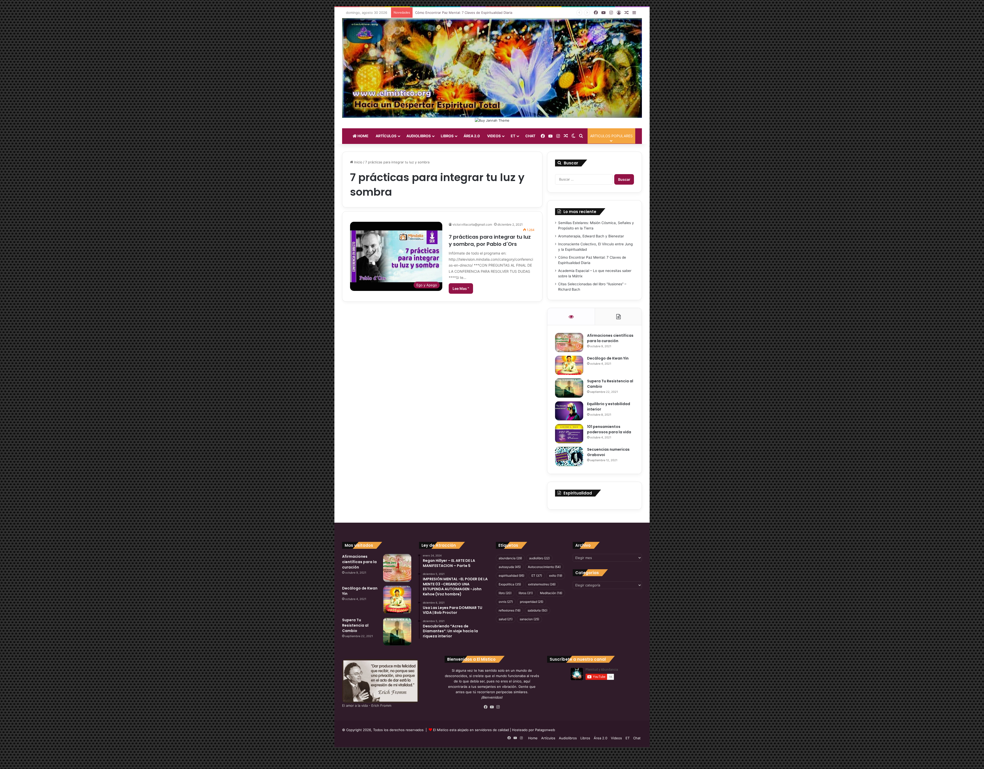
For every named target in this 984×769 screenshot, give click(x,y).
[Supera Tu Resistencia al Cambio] (569, 388)
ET (513, 136)
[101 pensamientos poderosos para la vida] (569, 433)
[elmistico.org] (492, 68)
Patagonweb (545, 730)
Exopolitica (510, 584)
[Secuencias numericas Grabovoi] (569, 456)
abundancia (510, 558)
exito (555, 575)
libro (505, 593)
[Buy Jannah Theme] (492, 120)
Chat (530, 136)
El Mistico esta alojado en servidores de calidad (471, 730)
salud (505, 619)
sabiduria (537, 610)
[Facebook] (486, 707)
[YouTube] (492, 707)
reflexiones (509, 610)
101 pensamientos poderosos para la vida (609, 429)
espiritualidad (511, 575)
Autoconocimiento (544, 567)
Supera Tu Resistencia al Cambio (355, 625)
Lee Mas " (461, 288)
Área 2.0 (472, 136)
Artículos (386, 136)
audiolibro (539, 558)
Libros (447, 136)
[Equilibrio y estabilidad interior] (569, 410)
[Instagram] (498, 707)
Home (362, 136)
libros (526, 593)
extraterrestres (542, 584)
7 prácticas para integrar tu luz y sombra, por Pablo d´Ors (490, 240)
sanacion (529, 619)
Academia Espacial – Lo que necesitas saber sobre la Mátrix (462, 12)
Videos (494, 136)
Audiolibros (418, 136)
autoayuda (510, 567)
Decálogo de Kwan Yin (608, 358)
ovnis (506, 602)
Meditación (551, 593)
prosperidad (531, 602)
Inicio (357, 162)
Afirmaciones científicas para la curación (610, 338)
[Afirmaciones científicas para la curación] (569, 342)
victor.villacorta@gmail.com (472, 224)
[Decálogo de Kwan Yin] (569, 365)
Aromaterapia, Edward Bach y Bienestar (591, 236)
